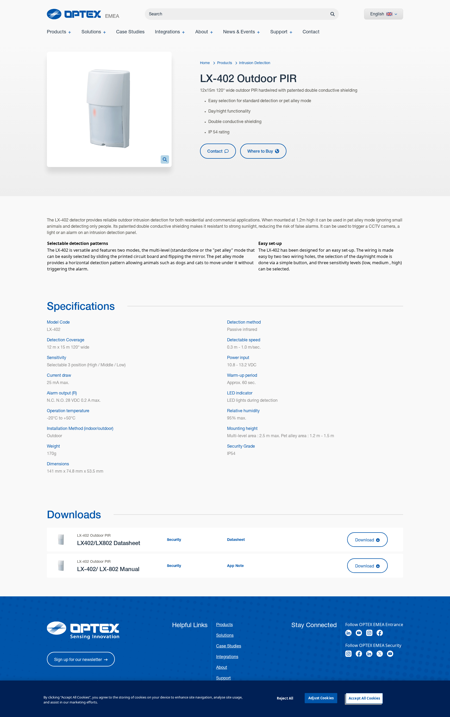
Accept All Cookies (364, 698)
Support (223, 678)
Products (224, 624)
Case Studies (228, 646)
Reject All (285, 698)
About (221, 667)
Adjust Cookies (321, 698)
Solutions (225, 635)
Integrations (227, 656)
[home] (83, 14)
